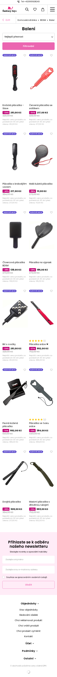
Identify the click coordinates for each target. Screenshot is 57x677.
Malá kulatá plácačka (40, 183)
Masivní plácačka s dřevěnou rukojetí (39, 503)
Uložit (28, 584)
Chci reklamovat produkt (28, 620)
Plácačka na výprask (40, 262)
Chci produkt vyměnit (28, 631)
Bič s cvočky (9, 344)
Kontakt (28, 636)
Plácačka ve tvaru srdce (39, 425)
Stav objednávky (28, 609)
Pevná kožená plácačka (10, 425)
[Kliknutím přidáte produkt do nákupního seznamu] (24, 55)
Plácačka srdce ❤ (38, 344)
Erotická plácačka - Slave (13, 107)
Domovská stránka (27, 20)
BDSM (43, 20)
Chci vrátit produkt (28, 625)
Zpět (7, 19)
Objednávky (28, 603)
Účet (28, 643)
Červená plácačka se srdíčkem (40, 107)
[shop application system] (28, 672)
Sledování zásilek (28, 615)
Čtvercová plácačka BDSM (14, 264)
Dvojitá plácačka (12, 501)
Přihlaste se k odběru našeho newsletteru (28, 544)
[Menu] (52, 9)
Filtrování (28, 46)
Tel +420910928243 (30, 1)
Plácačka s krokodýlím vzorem (15, 185)
